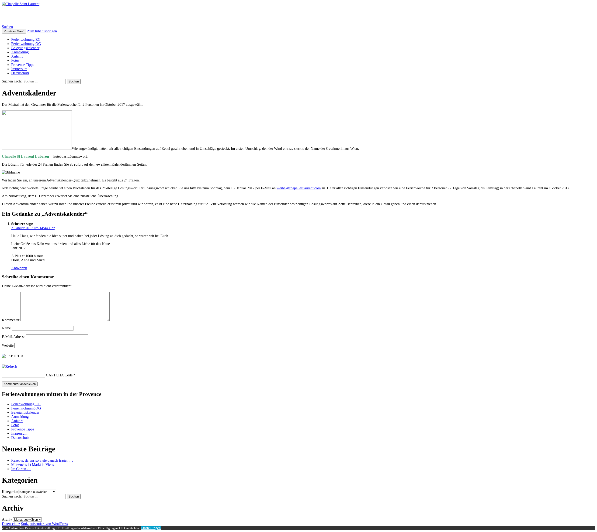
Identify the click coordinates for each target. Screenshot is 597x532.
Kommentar (10, 320)
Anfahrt (17, 56)
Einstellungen (151, 528)
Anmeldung (20, 52)
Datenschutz (20, 73)
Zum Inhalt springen (42, 31)
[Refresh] (9, 366)
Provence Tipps (22, 65)
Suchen (7, 27)
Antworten (19, 268)
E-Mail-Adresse (13, 337)
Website (8, 345)
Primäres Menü (14, 31)
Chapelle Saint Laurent (39, 15)
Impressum (19, 69)
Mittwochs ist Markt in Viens (32, 465)
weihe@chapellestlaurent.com (299, 188)
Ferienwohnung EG (26, 39)
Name (6, 328)
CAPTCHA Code (59, 375)
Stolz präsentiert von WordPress (44, 524)
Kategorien (10, 492)
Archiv (7, 519)
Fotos (15, 60)
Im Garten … (21, 469)
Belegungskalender (25, 48)
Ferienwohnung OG (26, 44)
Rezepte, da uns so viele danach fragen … (42, 460)
